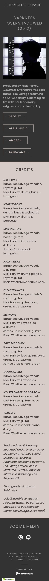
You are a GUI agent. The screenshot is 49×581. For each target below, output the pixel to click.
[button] (6, 5)
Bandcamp (17, 152)
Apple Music (18, 128)
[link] (25, 5)
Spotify (15, 116)
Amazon (15, 140)
